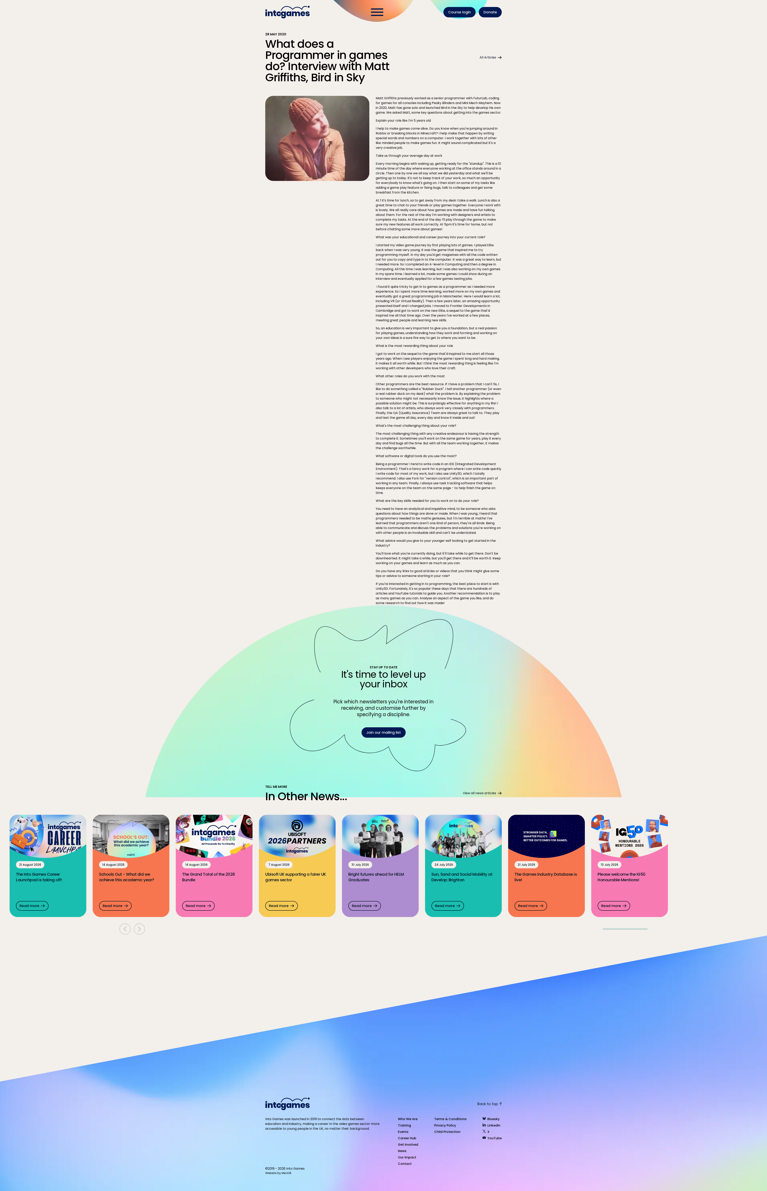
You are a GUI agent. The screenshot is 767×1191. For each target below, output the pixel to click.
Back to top (487, 1103)
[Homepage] (288, 12)
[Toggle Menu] (377, 12)
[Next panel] (139, 929)
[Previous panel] (125, 929)
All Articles (488, 57)
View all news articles (479, 793)
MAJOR (286, 1173)
